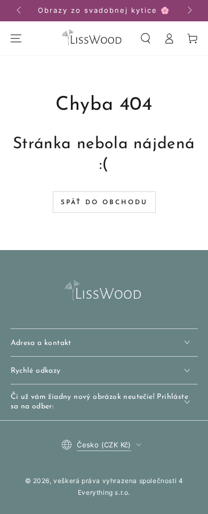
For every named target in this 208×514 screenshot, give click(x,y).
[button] (145, 38)
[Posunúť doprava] (189, 10)
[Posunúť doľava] (20, 10)
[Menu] (16, 38)
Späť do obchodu (104, 202)
